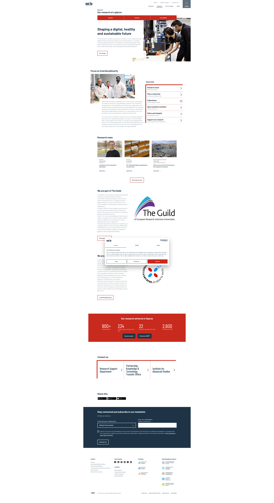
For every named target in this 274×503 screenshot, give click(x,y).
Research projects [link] (128, 336)
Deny (116, 261)
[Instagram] (121, 462)
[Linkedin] (118, 462)
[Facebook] (115, 462)
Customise (136, 261)
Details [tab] (137, 245)
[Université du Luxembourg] (89, 4)
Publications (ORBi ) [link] (145, 336)
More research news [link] (137, 180)
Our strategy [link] (102, 53)
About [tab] (158, 245)
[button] (102, 398)
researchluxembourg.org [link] (105, 297)
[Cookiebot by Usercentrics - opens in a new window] (161, 240)
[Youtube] (125, 462)
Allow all (157, 261)
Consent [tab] (115, 245)
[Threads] (128, 462)
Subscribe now (103, 442)
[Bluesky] (131, 462)
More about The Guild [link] (104, 238)
